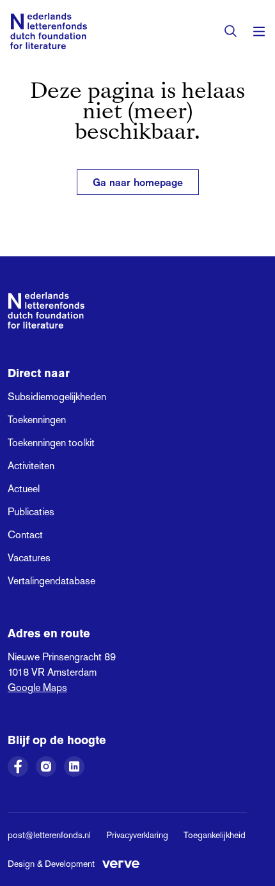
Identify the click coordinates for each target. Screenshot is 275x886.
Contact (25, 534)
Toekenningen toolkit (51, 442)
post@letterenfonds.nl (49, 835)
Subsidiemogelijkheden (57, 396)
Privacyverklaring (137, 835)
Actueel (24, 488)
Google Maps (37, 687)
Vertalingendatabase (51, 580)
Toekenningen (37, 419)
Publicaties (31, 511)
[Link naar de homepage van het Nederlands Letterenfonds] (48, 31)
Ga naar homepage (138, 182)
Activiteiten (31, 465)
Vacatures (29, 557)
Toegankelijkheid (215, 835)
